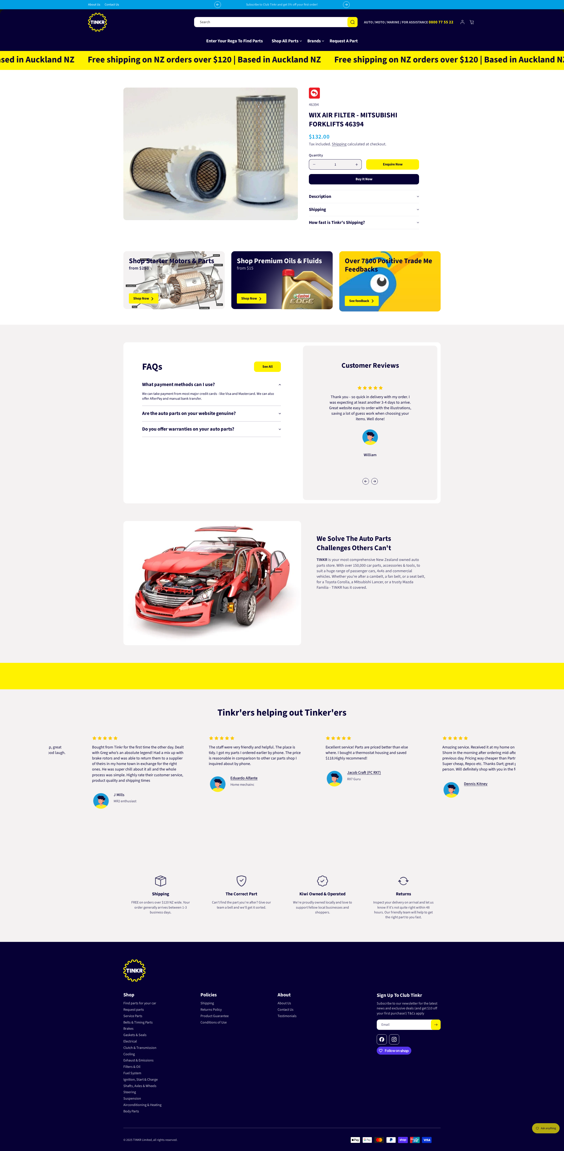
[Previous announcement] (217, 4)
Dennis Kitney (203, 784)
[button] (285, 41)
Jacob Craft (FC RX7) (91, 772)
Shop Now (141, 298)
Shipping (339, 144)
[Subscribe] (436, 1025)
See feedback (359, 300)
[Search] (352, 22)
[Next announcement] (346, 4)
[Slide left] (365, 481)
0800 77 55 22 (441, 22)
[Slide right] (374, 481)
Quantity (316, 155)
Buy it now (364, 179)
